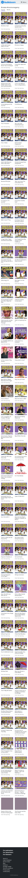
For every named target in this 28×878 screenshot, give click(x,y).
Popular (3, 9)
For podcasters (8, 850)
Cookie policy (6, 871)
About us (5, 858)
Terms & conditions (8, 868)
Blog (4, 863)
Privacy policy (6, 870)
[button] (23, 2)
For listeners (7, 854)
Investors (5, 865)
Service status (6, 861)
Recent (8, 9)
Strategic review (7, 866)
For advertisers (8, 852)
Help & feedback (7, 860)
